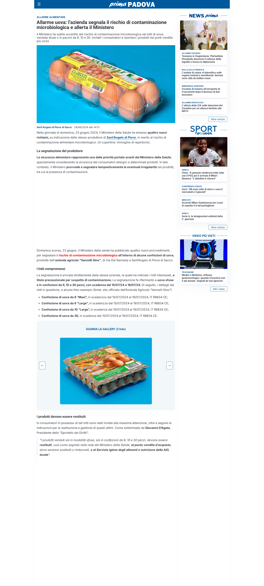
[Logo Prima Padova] (132, 4)
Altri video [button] (219, 289)
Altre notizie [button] (218, 119)
